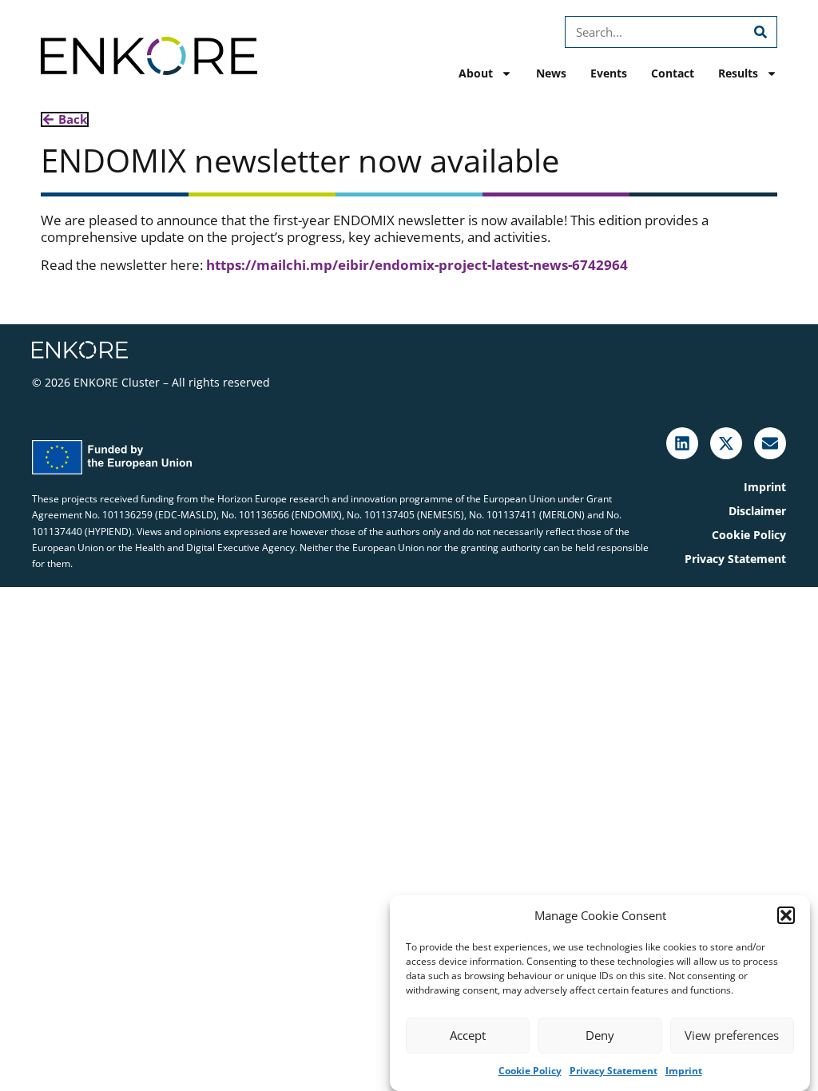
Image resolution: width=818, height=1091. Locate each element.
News (551, 73)
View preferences (732, 1035)
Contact (672, 73)
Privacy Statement (613, 1070)
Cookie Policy (530, 1070)
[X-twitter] (726, 443)
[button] (786, 915)
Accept (468, 1035)
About (476, 73)
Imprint (683, 1070)
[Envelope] (770, 443)
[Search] (760, 32)
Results (738, 73)
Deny (600, 1035)
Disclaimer (757, 510)
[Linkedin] (682, 443)
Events (608, 73)
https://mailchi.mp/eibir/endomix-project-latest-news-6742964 (417, 265)
